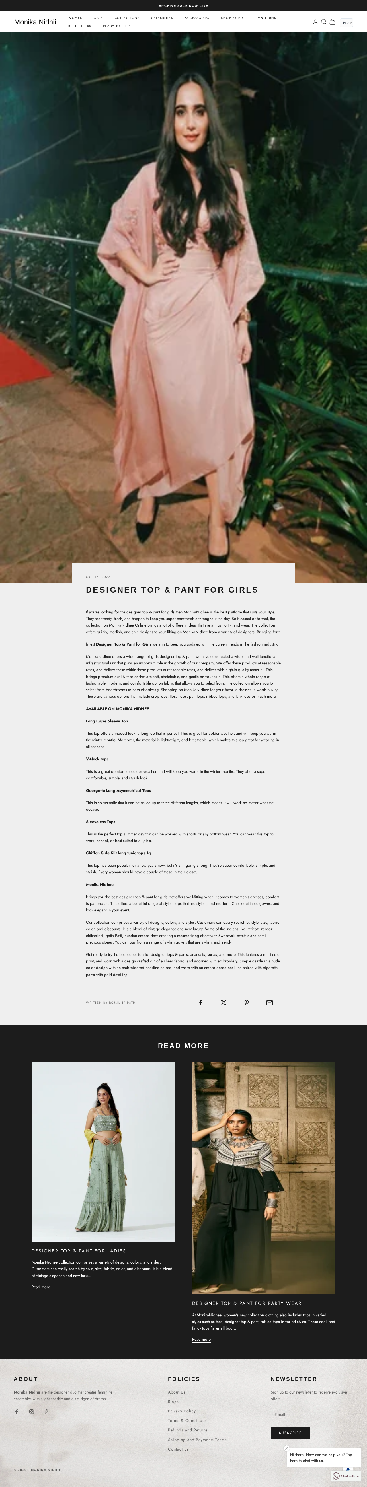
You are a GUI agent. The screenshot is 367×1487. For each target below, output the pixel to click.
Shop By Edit (233, 17)
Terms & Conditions (187, 1420)
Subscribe (290, 1432)
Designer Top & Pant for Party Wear (247, 1303)
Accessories (197, 17)
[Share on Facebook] (200, 1002)
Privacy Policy (182, 1411)
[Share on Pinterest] (246, 1002)
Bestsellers (79, 26)
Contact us (178, 1449)
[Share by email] (269, 1002)
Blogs (173, 1401)
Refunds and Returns (188, 1430)
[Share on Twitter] (223, 1002)
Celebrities (162, 17)
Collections (127, 17)
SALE (98, 17)
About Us (177, 1392)
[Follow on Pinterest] (46, 1411)
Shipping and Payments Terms (197, 1440)
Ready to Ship (116, 26)
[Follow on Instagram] (31, 1411)
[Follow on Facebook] (16, 1411)
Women (75, 17)
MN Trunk (267, 17)
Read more (41, 1287)
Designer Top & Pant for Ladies (79, 1251)
